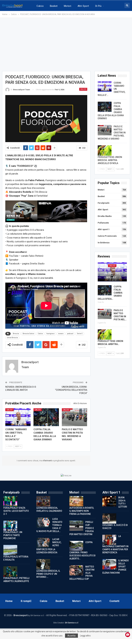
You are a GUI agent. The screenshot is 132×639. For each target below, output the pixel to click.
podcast (70, 333)
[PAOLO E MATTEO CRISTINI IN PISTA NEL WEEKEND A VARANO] (74, 417)
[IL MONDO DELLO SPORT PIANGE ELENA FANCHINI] (109, 564)
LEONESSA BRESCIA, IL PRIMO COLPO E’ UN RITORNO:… (48, 574)
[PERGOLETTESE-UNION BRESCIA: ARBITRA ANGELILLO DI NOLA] (105, 150)
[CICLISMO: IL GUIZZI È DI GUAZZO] (109, 518)
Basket (54, 6)
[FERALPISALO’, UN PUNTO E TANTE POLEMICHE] (10, 526)
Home (9, 601)
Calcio (40, 6)
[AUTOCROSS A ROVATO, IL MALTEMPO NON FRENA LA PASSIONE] (76, 501)
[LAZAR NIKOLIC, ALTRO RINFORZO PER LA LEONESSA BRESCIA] (43, 543)
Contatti (114, 601)
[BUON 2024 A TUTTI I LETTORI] (109, 501)
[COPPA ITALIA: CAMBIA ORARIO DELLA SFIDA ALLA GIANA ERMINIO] (46, 417)
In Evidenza (103, 242)
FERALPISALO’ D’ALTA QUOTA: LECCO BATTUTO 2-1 (16, 511)
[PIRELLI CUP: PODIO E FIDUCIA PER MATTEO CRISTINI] (76, 526)
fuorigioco (50, 333)
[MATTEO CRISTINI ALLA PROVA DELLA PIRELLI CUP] (76, 570)
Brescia (16, 333)
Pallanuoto (103, 223)
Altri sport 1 (103, 229)
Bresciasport (20, 615)
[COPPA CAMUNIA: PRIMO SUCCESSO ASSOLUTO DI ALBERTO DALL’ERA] (76, 546)
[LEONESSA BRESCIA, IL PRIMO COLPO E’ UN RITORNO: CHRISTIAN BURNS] (43, 564)
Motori (67, 6)
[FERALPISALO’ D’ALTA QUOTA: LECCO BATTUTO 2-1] (10, 501)
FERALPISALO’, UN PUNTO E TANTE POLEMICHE (12, 535)
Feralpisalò (103, 203)
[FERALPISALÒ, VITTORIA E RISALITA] (10, 550)
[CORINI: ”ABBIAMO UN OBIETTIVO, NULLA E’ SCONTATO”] (18, 417)
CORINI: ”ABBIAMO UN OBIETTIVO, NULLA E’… (112, 273)
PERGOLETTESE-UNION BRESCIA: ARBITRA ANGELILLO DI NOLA (110, 160)
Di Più (98, 6)
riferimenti (47, 460)
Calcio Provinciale (107, 236)
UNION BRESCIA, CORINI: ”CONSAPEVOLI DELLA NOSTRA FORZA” (71, 390)
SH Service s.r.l (71, 623)
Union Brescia (12, 338)
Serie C (80, 333)
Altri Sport (83, 6)
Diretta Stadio (105, 216)
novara (60, 333)
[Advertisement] (66, 44)
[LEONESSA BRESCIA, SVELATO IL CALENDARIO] (43, 501)
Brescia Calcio (28, 333)
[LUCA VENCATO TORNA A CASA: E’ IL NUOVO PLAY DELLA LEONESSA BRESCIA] (43, 523)
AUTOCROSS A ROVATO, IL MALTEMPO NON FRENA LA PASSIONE (81, 511)
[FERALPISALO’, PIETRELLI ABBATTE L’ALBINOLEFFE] (10, 571)
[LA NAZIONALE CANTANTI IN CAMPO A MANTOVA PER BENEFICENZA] (109, 540)
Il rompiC (26, 601)
